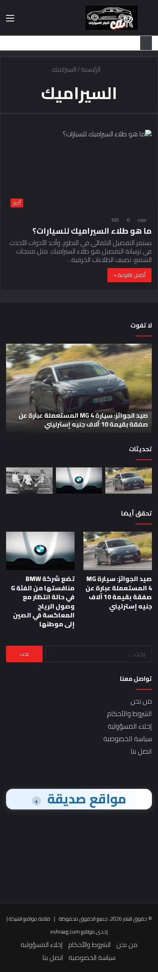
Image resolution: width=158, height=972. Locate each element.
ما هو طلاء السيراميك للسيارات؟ (92, 230)
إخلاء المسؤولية (130, 726)
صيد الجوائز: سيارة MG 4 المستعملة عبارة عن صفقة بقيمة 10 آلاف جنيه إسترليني (83, 419)
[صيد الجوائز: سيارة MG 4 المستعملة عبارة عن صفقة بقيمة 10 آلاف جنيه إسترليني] (128, 480)
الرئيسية (91, 69)
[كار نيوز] (111, 18)
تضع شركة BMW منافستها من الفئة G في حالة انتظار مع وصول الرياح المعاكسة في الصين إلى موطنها (43, 601)
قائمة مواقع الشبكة (29, 918)
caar (142, 219)
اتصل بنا (141, 751)
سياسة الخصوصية (127, 738)
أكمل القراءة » (129, 275)
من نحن (141, 701)
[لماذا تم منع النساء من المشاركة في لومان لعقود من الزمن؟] (29, 480)
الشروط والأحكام (129, 713)
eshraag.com (65, 931)
